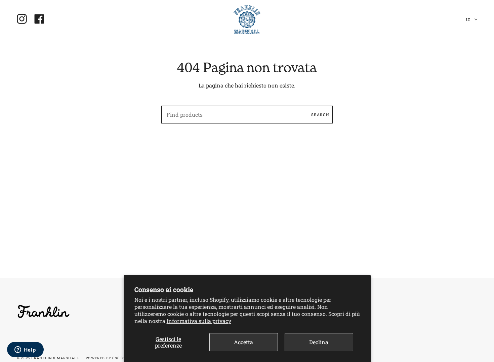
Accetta (243, 342)
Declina (318, 342)
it (468, 19)
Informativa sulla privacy (199, 320)
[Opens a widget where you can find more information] (25, 350)
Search (320, 114)
